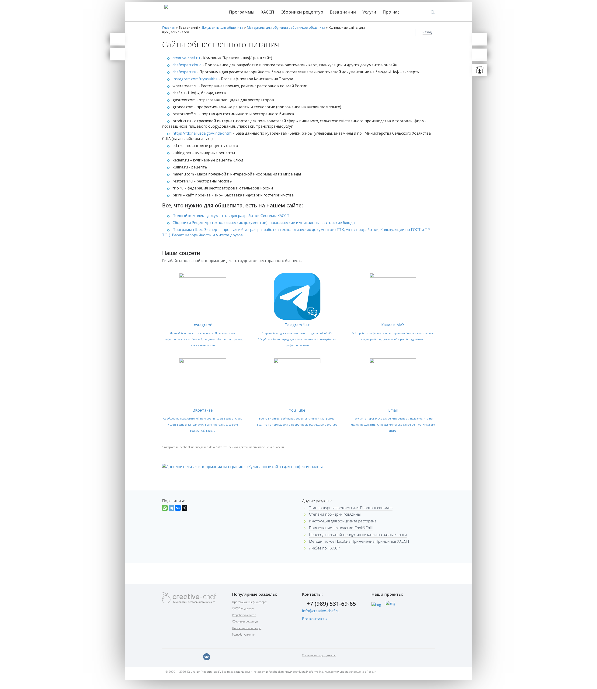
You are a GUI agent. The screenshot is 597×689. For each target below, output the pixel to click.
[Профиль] (479, 55)
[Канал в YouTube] (196, 656)
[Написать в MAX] (165, 656)
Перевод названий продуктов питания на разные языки (358, 534)
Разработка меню (243, 635)
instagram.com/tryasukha (196, 78)
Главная (168, 27)
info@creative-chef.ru (321, 610)
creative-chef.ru (186, 57)
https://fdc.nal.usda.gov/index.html (202, 133)
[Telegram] (171, 508)
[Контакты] (117, 39)
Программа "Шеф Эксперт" (249, 602)
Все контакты (314, 618)
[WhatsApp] (165, 508)
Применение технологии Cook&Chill (341, 527)
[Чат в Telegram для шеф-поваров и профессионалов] (117, 54)
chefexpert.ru (184, 71)
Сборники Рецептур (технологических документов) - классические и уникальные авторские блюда (264, 222)
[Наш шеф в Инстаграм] (186, 656)
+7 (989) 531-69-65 (331, 604)
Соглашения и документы (319, 655)
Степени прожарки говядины (335, 514)
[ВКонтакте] (178, 508)
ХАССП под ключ (243, 608)
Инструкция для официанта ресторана (342, 521)
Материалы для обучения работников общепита (286, 27)
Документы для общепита (222, 27)
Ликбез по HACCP (324, 548)
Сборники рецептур (302, 12)
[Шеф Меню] (479, 70)
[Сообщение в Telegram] (175, 656)
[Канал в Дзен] (216, 656)
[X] (184, 508)
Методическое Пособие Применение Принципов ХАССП (359, 541)
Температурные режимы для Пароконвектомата (350, 507)
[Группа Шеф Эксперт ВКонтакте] (206, 656)
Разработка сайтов (244, 615)
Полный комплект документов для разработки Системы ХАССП (231, 215)
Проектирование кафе (246, 628)
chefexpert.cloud (187, 64)
